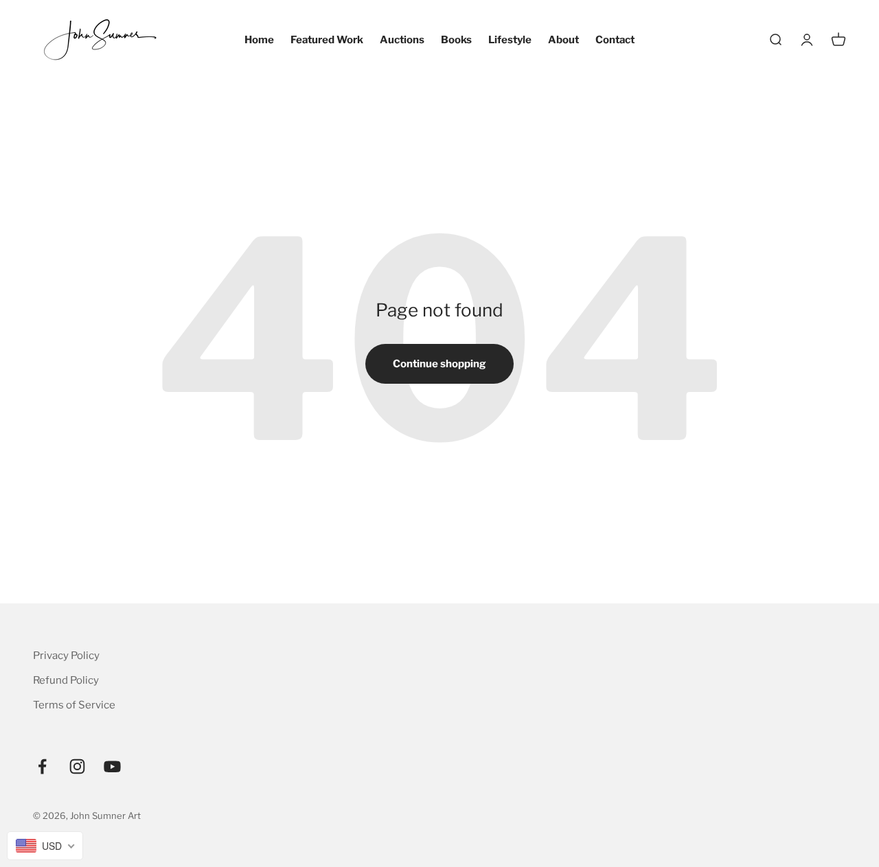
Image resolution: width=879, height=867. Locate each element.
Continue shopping (439, 364)
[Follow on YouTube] (112, 766)
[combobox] (45, 845)
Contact (615, 40)
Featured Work (326, 40)
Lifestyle (510, 40)
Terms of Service (74, 705)
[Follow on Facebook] (42, 766)
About (563, 40)
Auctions (402, 40)
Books (456, 40)
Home (259, 40)
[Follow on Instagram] (77, 766)
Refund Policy (66, 680)
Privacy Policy (66, 655)
